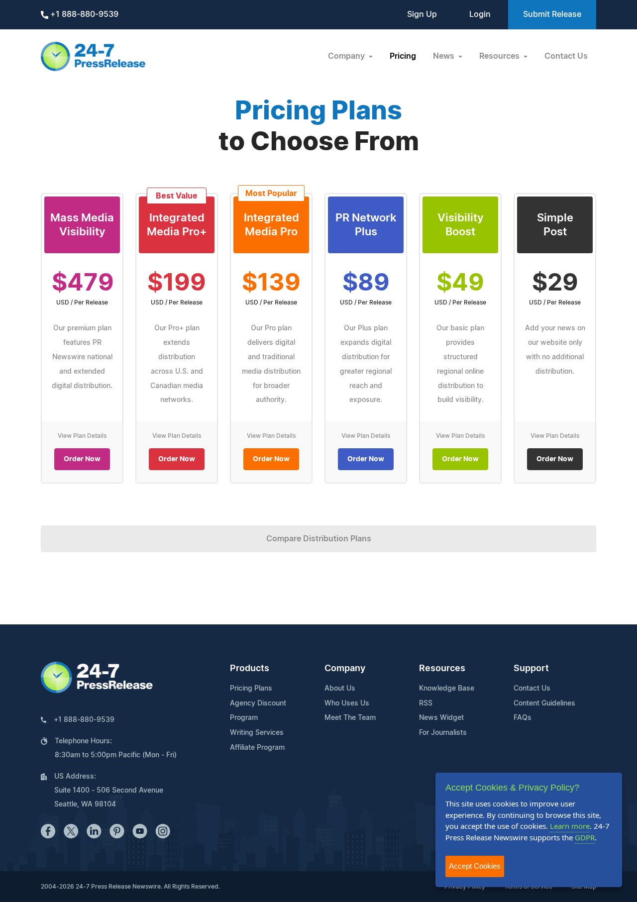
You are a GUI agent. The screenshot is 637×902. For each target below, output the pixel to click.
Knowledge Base (446, 688)
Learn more (570, 826)
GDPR (585, 837)
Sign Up (422, 14)
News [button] (444, 56)
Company (344, 668)
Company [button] (347, 56)
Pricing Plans (251, 688)
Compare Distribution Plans (318, 539)
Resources (442, 668)
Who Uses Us (346, 703)
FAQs (522, 717)
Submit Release (552, 14)
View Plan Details (82, 436)
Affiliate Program (257, 747)
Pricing (403, 56)
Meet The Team (350, 717)
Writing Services (257, 732)
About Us (339, 688)
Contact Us (566, 56)
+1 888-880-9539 (83, 14)
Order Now (82, 459)
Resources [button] (500, 56)
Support (531, 668)
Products (249, 668)
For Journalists (443, 732)
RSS (425, 703)
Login (480, 14)
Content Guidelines (544, 703)
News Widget (441, 717)
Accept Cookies (475, 866)
